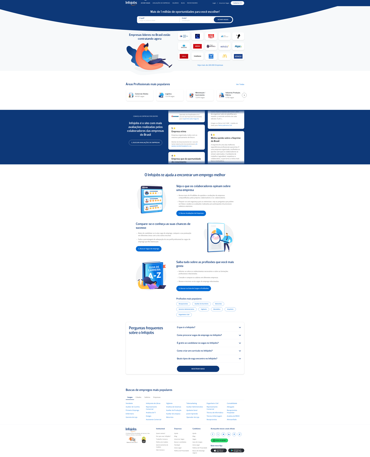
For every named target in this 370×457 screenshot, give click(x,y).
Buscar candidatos (180, 442)
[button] (223, 19)
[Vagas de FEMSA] (211, 36)
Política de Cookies (162, 442)
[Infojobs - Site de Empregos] (131, 3)
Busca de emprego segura (199, 452)
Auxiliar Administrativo (194, 407)
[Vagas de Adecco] (184, 56)
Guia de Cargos (197, 442)
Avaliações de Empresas (161, 3)
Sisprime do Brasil (220, 159)
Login (214, 3)
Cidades (138, 397)
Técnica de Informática (215, 413)
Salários (175, 3)
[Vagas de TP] (238, 36)
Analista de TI (151, 413)
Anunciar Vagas (224, 3)
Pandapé (177, 445)
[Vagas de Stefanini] (197, 56)
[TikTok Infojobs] (240, 434)
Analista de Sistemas (173, 407)
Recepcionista (212, 419)
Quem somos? (160, 433)
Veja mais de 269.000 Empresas (210, 65)
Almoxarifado (232, 419)
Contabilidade (232, 403)
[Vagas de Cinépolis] (197, 36)
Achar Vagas (145, 3)
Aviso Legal (177, 448)
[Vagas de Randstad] (211, 56)
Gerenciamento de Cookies (162, 446)
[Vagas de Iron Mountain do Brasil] (225, 36)
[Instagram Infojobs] (234, 434)
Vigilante (169, 403)
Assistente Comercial (153, 419)
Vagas (194, 439)
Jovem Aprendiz (192, 414)
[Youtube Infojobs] (223, 434)
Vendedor (129, 403)
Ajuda (176, 433)
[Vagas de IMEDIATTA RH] (211, 46)
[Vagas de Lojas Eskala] (225, 46)
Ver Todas (240, 84)
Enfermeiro (130, 414)
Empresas (157, 397)
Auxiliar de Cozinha (133, 407)
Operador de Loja (192, 417)
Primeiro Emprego (132, 410)
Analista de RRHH (233, 416)
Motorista (169, 417)
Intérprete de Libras (153, 403)
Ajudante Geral (191, 410)
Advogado (230, 407)
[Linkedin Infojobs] (229, 434)
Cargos (129, 397)
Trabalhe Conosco (162, 439)
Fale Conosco (160, 450)
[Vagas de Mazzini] (184, 46)
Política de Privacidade (181, 451)
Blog (183, 3)
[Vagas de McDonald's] (225, 56)
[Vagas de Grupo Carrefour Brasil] (184, 36)
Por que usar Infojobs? (163, 436)
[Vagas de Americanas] (197, 46)
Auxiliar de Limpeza (173, 414)
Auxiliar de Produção (173, 410)
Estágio (148, 416)
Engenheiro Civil (212, 403)
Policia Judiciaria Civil (225, 117)
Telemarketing (191, 403)
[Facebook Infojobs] (213, 434)
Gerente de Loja (131, 417)
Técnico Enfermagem (214, 416)
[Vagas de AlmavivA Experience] (238, 56)
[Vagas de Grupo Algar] (238, 46)
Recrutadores (192, 3)
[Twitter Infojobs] (218, 434)
